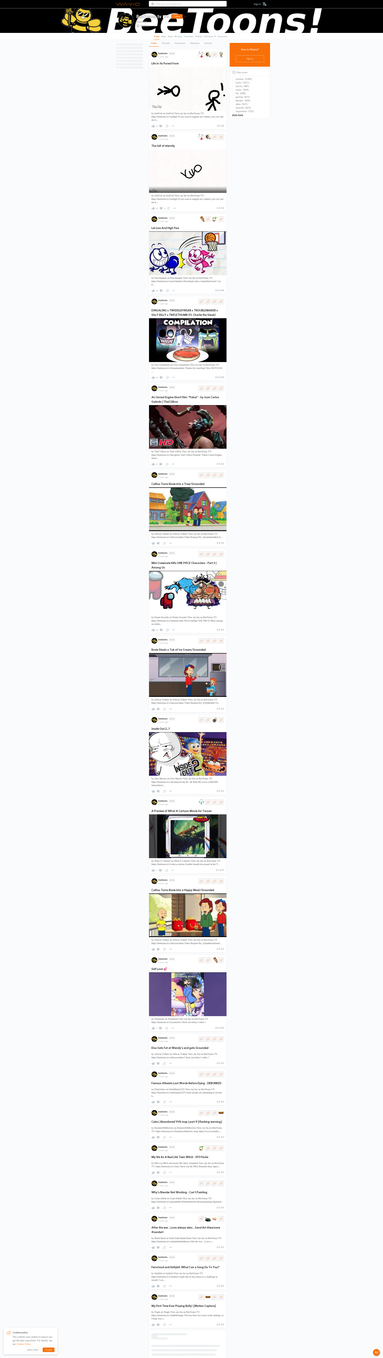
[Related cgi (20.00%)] (207, 388)
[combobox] (188, 2)
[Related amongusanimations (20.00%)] (207, 554)
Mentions (194, 43)
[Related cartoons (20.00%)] (207, 720)
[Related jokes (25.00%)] (221, 219)
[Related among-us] (221, 301)
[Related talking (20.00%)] (214, 802)
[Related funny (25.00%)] (201, 219)
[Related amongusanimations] (214, 301)
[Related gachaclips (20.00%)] (221, 475)
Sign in (250, 58)
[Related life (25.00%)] (214, 219)
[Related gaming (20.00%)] (221, 1200)
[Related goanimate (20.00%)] (207, 475)
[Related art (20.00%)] (207, 55)
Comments (180, 43)
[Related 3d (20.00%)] (214, 388)
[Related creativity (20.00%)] (221, 55)
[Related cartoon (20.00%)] (214, 55)
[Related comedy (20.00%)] (201, 1200)
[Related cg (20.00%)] (201, 388)
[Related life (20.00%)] (201, 1279)
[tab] (154, 43)
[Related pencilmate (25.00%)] (207, 219)
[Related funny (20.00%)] (214, 960)
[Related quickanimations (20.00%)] (214, 1200)
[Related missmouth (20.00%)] (201, 475)
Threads (165, 43)
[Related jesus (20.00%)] (214, 1118)
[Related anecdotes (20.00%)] (214, 1279)
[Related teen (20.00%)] (221, 1279)
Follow (177, 16)
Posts (154, 43)
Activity (208, 43)
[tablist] (188, 43)
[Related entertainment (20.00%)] (221, 137)
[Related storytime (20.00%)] (201, 960)
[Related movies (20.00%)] (214, 720)
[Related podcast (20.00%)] (201, 802)
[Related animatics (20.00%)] (221, 960)
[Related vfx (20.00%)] (221, 388)
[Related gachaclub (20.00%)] (214, 475)
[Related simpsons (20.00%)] (221, 802)
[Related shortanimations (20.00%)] (207, 1200)
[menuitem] (257, 4)
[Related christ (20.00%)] (221, 1118)
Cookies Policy (23, 1344)
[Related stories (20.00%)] (207, 960)
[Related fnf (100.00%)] (201, 301)
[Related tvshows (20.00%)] (221, 720)
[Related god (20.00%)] (207, 1118)
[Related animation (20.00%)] (201, 55)
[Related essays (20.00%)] (201, 720)
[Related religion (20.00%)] (201, 1118)
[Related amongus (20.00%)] (201, 554)
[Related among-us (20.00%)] (214, 554)
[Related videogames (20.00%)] (221, 554)
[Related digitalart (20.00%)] (214, 137)
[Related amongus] (207, 301)
